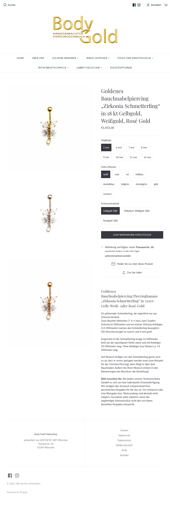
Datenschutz (124, 440)
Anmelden (156, 4)
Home (20, 58)
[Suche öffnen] (5, 5)
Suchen (11, 4)
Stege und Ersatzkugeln (134, 58)
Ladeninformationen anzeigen (118, 255)
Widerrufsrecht (124, 445)
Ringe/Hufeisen (96, 58)
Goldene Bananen (64, 58)
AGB (124, 450)
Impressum (124, 435)
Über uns (38, 58)
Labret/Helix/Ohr (88, 67)
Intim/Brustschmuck (52, 67)
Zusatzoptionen (121, 67)
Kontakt (124, 455)
